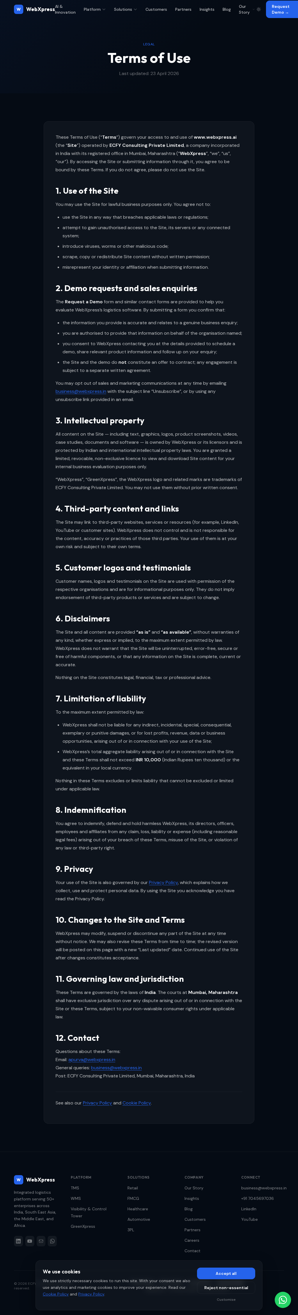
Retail (132, 1188)
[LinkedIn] (18, 1241)
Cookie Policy (137, 1103)
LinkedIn (248, 1208)
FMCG (133, 1198)
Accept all (226, 1273)
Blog (227, 9)
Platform (92, 9)
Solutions (123, 9)
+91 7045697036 (257, 1198)
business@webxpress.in (81, 391)
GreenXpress (83, 1226)
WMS (76, 1198)
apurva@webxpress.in (91, 1059)
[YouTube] (29, 1241)
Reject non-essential (226, 1287)
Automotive (138, 1219)
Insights (207, 9)
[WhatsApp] (52, 1241)
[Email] (41, 1241)
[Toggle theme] (258, 9)
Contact (193, 1250)
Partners (183, 9)
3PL (130, 1229)
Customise (226, 1299)
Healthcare (137, 1208)
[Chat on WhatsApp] (283, 1300)
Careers (192, 1240)
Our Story (244, 9)
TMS (75, 1188)
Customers (156, 9)
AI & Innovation (65, 9)
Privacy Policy (163, 882)
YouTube (249, 1219)
